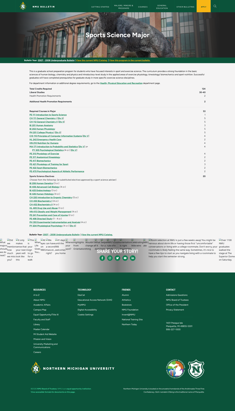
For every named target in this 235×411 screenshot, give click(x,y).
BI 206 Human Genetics (41, 183)
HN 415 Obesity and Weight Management (50, 211)
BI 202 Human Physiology (42, 129)
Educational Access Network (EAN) (95, 300)
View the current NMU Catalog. (92, 60)
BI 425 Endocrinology (40, 190)
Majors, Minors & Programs (124, 6)
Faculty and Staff (41, 319)
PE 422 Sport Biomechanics (43, 168)
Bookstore (127, 305)
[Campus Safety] (196, 368)
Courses (142, 7)
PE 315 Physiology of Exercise (44, 153)
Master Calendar (41, 329)
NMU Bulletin (44, 6)
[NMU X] (117, 258)
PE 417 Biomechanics (40, 160)
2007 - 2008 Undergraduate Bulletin (56, 60)
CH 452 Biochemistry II (41, 204)
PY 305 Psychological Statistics (48, 150)
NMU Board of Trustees (177, 300)
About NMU (39, 300)
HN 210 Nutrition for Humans (44, 143)
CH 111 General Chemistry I (43, 118)
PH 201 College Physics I (42, 132)
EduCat (81, 295)
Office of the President (177, 305)
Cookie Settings (85, 314)
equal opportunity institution (79, 389)
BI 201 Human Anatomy (41, 125)
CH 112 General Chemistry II (44, 122)
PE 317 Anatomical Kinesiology (45, 157)
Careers (37, 352)
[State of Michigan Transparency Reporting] (175, 368)
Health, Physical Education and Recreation (121, 83)
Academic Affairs (41, 305)
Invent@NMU (128, 314)
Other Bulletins (185, 7)
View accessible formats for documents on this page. (53, 392)
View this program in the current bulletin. (129, 60)
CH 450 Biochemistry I (41, 201)
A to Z (36, 295)
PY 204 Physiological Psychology (46, 225)
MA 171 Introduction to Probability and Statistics (54, 146)
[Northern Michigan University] (23, 6)
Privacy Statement (175, 309)
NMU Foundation (130, 309)
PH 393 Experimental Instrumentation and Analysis (55, 222)
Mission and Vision (42, 339)
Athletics (126, 300)
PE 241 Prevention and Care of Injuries (49, 215)
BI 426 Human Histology (42, 194)
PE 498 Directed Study (41, 218)
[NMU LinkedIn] (132, 258)
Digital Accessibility (87, 309)
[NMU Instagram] (110, 258)
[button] (215, 6)
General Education (162, 6)
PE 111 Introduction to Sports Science (48, 114)
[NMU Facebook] (102, 258)
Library (36, 324)
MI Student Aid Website (45, 334)
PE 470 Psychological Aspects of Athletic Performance (57, 171)
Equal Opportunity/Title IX (46, 314)
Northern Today (129, 324)
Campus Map (39, 309)
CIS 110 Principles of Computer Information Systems (56, 136)
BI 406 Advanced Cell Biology (44, 187)
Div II (60, 118)
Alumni (125, 295)
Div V (86, 136)
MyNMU (82, 305)
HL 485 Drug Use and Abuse (44, 208)
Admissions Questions (176, 295)
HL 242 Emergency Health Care (45, 139)
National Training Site (132, 319)
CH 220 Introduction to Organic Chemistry (51, 197)
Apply (203, 7)
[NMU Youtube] (125, 258)
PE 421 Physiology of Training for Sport (49, 164)
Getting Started (100, 7)
